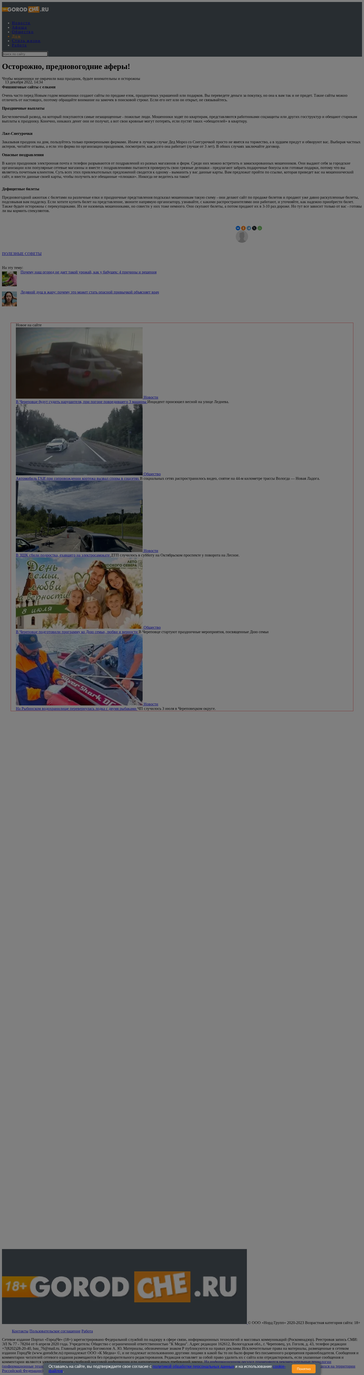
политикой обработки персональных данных (193, 1366)
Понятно (304, 1369)
